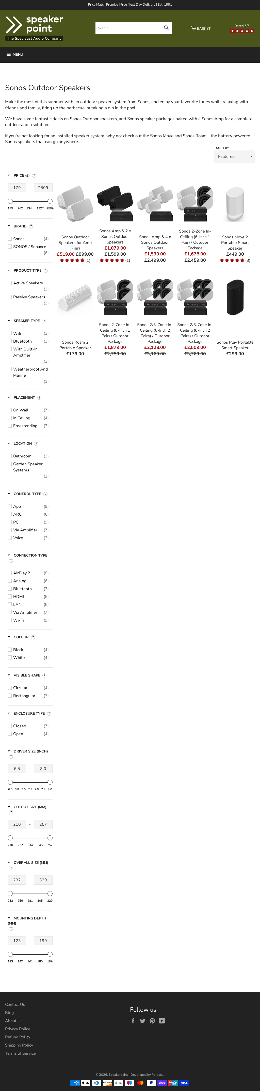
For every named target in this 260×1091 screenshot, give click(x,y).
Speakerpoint (118, 1074)
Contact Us (15, 1004)
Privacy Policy (17, 1029)
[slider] (10, 201)
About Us (14, 1021)
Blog (9, 1013)
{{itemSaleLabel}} (75, 241)
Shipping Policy (19, 1045)
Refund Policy (17, 1037)
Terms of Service (20, 1053)
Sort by (222, 148)
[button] (72, 260)
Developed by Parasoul (148, 1074)
